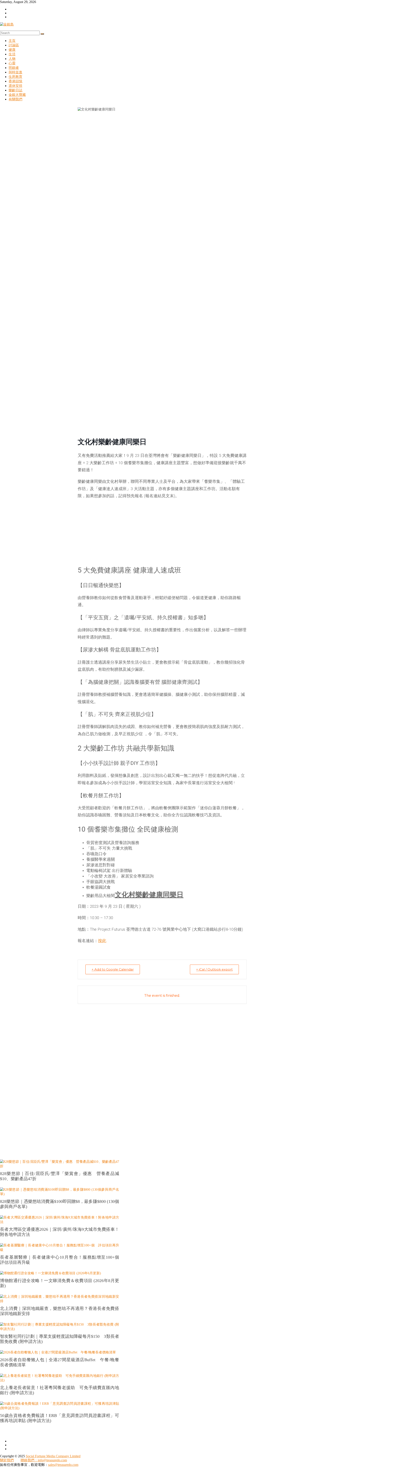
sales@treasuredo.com (63, 1464)
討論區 (14, 45)
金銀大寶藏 (17, 95)
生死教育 (15, 77)
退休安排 (15, 86)
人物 (12, 58)
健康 (12, 49)
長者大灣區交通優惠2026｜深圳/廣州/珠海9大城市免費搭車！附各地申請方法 (59, 1232)
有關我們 (15, 99)
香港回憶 (15, 81)
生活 (12, 54)
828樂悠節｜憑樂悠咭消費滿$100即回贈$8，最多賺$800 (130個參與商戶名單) (59, 1204)
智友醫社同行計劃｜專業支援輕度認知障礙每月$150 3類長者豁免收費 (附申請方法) (59, 1339)
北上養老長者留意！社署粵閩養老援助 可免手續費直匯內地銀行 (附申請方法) (59, 1390)
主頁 (12, 40)
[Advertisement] (162, 534)
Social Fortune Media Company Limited (53, 1456)
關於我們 (7, 1460)
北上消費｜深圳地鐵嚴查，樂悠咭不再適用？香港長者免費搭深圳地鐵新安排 (59, 1311)
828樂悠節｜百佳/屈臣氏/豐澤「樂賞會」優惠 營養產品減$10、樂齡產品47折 (59, 1176)
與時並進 (15, 72)
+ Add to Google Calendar (113, 969)
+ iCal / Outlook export (214, 969)
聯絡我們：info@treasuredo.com (44, 1460)
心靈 (12, 63)
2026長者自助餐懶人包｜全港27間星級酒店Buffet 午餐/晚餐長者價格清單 (59, 1362)
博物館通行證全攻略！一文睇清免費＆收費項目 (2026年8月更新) (59, 1283)
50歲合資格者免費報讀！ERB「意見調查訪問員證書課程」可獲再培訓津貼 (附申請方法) (59, 1418)
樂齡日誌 (15, 90)
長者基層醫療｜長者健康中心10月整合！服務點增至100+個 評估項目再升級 (59, 1260)
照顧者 (14, 67)
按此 (102, 940)
